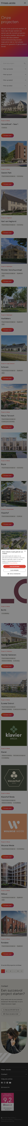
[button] (14, 574)
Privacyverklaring (13, 563)
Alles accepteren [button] (14, 566)
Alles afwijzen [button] (14, 570)
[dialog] (14, 563)
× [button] (24, 551)
